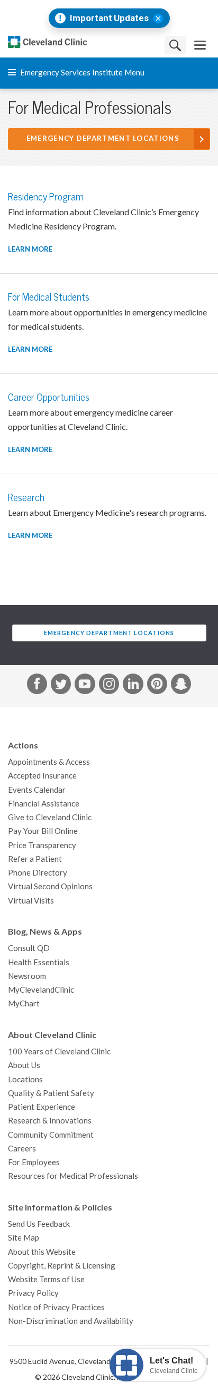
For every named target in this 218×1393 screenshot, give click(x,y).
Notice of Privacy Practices (56, 1307)
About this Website (42, 1252)
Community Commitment (51, 1135)
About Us (24, 1065)
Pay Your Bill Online (43, 831)
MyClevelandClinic (41, 990)
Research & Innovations (50, 1121)
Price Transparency (42, 845)
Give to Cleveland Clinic (50, 817)
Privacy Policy (33, 1293)
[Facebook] (37, 686)
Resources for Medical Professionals (73, 1176)
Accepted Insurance (42, 776)
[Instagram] (109, 686)
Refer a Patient (35, 859)
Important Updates (109, 18)
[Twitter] (61, 686)
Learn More (30, 249)
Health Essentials (38, 962)
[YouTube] (85, 686)
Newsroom (27, 976)
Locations (25, 1079)
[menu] (200, 45)
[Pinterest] (157, 686)
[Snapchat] (181, 686)
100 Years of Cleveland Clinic (59, 1051)
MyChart (24, 1003)
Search (175, 45)
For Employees (34, 1162)
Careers (22, 1149)
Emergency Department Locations (102, 138)
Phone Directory (37, 873)
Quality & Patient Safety (51, 1093)
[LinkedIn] (133, 686)
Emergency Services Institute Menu (81, 73)
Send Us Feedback (39, 1224)
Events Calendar (37, 790)
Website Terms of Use (46, 1279)
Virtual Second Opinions (50, 886)
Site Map (23, 1238)
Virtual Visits (31, 901)
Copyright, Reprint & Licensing (61, 1266)
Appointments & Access (49, 762)
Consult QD (29, 948)
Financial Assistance (43, 804)
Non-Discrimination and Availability (70, 1321)
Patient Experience (41, 1107)
